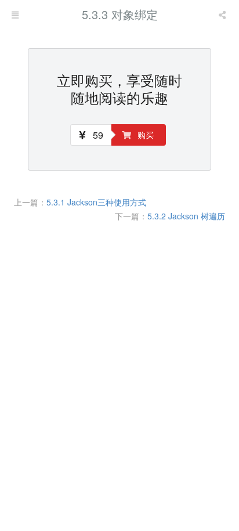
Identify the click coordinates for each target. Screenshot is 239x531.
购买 (144, 134)
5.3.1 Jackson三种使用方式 (96, 202)
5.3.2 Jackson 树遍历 (186, 216)
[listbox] (223, 14)
